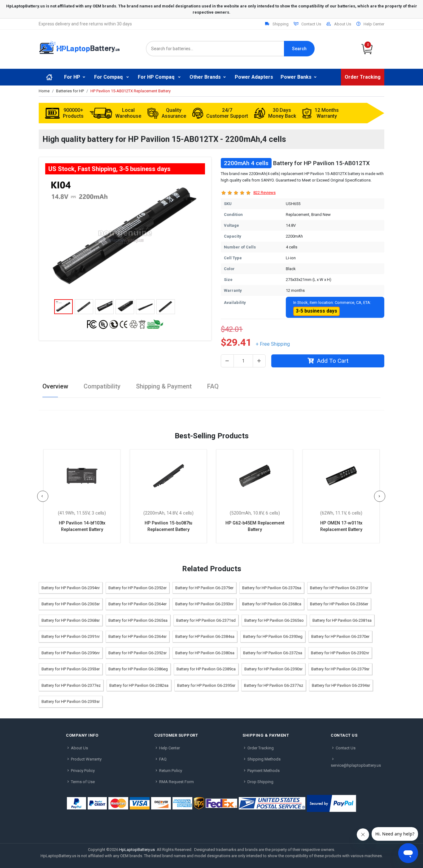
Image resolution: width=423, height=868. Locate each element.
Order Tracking (363, 77)
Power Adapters (254, 77)
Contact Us (311, 24)
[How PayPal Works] (331, 803)
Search (299, 48)
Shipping (281, 24)
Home (44, 91)
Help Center (374, 24)
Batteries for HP (70, 91)
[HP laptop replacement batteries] (79, 47)
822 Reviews (264, 192)
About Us (342, 24)
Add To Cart (332, 360)
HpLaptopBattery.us (137, 849)
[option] (125, 236)
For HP (72, 77)
